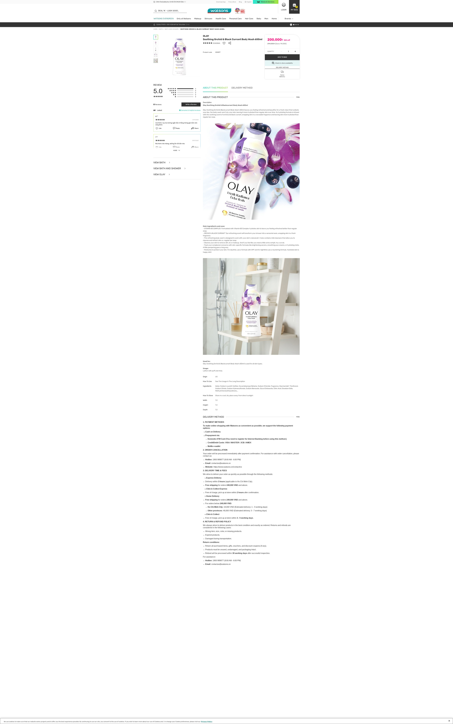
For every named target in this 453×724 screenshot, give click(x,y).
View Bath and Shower (167, 168)
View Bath (159, 162)
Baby (259, 18)
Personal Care (235, 18)
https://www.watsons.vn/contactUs (228, 467)
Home (274, 18)
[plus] (295, 51)
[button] (294, 7)
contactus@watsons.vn (221, 463)
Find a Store (232, 2)
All (154, 110)
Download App (221, 2)
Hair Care (249, 18)
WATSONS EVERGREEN (164, 18)
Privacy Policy (206, 721)
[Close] (449, 720)
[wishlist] (224, 43)
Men (266, 18)
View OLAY (159, 174)
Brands (288, 18)
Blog (240, 2)
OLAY (206, 36)
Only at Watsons (184, 18)
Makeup (197, 18)
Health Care (221, 18)
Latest (159, 110)
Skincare (208, 18)
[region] (226, 721)
